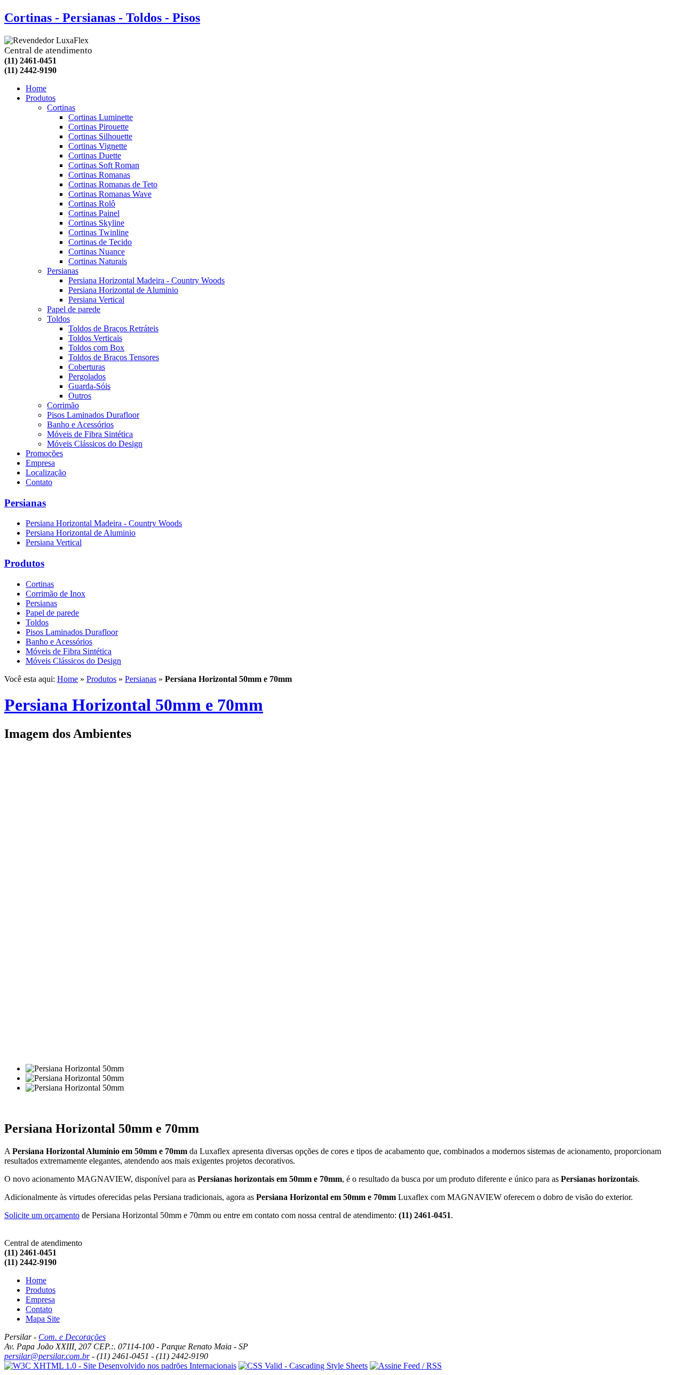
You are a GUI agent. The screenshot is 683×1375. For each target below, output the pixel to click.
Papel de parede (73, 309)
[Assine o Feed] (406, 1365)
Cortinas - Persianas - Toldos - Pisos (102, 18)
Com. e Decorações (72, 1336)
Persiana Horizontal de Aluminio (123, 290)
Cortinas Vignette (97, 145)
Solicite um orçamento (42, 1215)
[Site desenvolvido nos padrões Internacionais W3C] (120, 1365)
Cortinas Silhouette (100, 136)
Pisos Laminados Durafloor (93, 414)
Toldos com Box (96, 347)
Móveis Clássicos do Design (94, 443)
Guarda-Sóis (89, 386)
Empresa (40, 462)
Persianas (62, 270)
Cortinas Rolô (91, 203)
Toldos (58, 318)
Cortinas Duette (94, 155)
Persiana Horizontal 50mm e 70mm (133, 704)
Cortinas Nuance (96, 251)
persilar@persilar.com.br (47, 1356)
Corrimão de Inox (55, 593)
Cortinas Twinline (98, 232)
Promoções (44, 453)
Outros (79, 395)
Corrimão (63, 405)
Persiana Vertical (96, 299)
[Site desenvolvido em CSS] (303, 1365)
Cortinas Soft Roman (103, 165)
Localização (46, 472)
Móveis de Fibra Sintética (90, 434)
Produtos (24, 563)
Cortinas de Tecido (100, 242)
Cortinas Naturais (97, 261)
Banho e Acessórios (80, 424)
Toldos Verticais (95, 338)
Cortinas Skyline (96, 222)
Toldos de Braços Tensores (113, 357)
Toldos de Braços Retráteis (113, 328)
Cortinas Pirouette (98, 126)
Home (36, 88)
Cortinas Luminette (100, 117)
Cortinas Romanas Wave (110, 193)
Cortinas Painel (94, 213)
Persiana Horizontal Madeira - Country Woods (146, 280)
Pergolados (87, 376)
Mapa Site (43, 1318)
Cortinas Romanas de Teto (112, 184)
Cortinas (61, 107)
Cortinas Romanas (99, 174)
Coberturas (86, 366)
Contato (39, 482)
